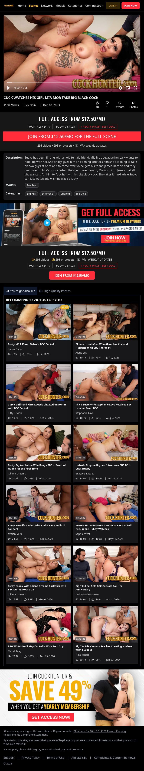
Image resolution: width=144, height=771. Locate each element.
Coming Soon (94, 6)
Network (47, 6)
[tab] (20, 291)
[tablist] (72, 291)
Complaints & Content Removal (115, 758)
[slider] (72, 82)
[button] (8, 87)
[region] (72, 53)
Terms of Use (58, 758)
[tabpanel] (72, 480)
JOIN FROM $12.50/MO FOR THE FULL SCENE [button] (72, 136)
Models (60, 6)
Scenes (33, 6)
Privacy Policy (33, 758)
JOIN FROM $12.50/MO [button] (72, 275)
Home (22, 6)
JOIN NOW (130, 5)
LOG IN (113, 5)
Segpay (36, 749)
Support (11, 758)
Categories (75, 6)
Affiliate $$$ (81, 758)
